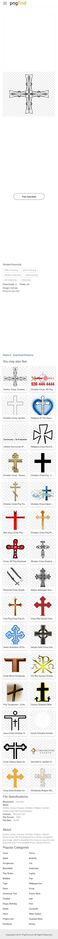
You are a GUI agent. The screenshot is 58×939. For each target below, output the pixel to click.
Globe (5, 908)
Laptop (32, 873)
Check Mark (34, 893)
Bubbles (6, 878)
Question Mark (36, 918)
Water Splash (35, 913)
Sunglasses (8, 863)
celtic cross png (11, 270)
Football (6, 898)
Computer (33, 908)
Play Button (8, 873)
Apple (5, 858)
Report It (7, 355)
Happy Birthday (10, 903)
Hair (31, 898)
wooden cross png (12, 274)
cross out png (32, 274)
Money (32, 923)
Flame (32, 853)
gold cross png (29, 270)
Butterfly (33, 858)
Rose (5, 888)
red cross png (10, 279)
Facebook (7, 923)
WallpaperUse (35, 883)
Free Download (29, 196)
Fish (31, 903)
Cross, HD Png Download (14, 561)
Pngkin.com (8, 918)
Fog (31, 878)
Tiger (5, 883)
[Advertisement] (29, 43)
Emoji (31, 888)
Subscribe (33, 868)
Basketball (7, 868)
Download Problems (23, 355)
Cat (30, 863)
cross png (26, 279)
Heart (5, 853)
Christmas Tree (10, 893)
